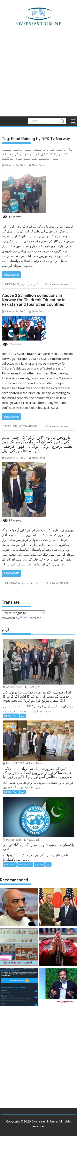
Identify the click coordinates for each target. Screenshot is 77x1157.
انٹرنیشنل (33, 284)
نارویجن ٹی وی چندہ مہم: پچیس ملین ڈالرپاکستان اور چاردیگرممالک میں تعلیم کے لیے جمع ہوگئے (37, 154)
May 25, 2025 (13, 839)
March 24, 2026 (15, 763)
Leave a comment (59, 284)
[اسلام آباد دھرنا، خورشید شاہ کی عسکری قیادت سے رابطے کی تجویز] (19, 907)
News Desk (38, 165)
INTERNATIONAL (28, 426)
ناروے (23, 284)
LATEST (39, 864)
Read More (11, 274)
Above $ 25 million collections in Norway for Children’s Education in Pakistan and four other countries (34, 300)
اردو (22, 715)
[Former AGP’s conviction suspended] (19, 987)
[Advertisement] (38, 76)
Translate (34, 618)
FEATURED (11, 426)
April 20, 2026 (14, 687)
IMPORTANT (12, 284)
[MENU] (73, 121)
